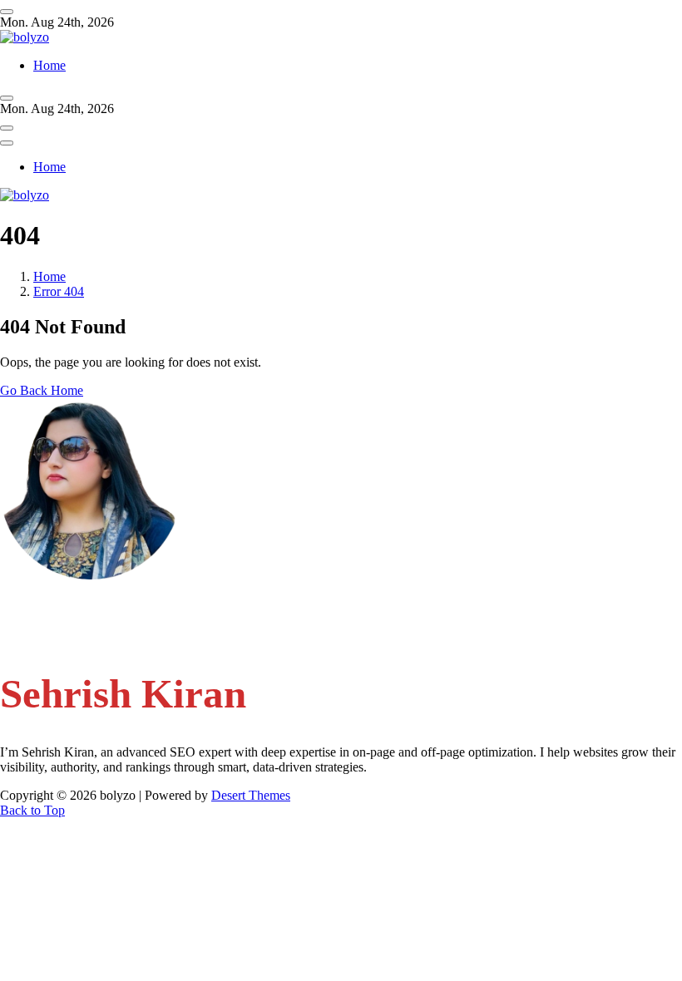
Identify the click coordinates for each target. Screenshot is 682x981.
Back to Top (32, 810)
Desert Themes (250, 795)
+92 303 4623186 (82, 635)
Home (49, 65)
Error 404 (58, 291)
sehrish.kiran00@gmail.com (106, 604)
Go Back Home (41, 390)
